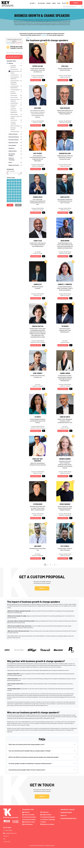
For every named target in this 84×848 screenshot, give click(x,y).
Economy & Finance (13, 139)
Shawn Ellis (38, 284)
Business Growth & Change (15, 72)
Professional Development (14, 111)
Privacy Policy (6, 841)
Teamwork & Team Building (15, 117)
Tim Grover (65, 326)
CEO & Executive (14, 75)
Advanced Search (66, 812)
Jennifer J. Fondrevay (65, 284)
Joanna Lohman (65, 373)
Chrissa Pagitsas (37, 326)
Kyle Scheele (65, 546)
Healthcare (11, 148)
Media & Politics (13, 151)
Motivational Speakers (12, 154)
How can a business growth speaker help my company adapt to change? (30, 751)
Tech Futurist (14, 120)
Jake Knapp (37, 546)
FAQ (4, 838)
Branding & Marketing (13, 66)
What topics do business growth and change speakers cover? (27, 744)
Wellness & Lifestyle (14, 165)
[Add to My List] (45, 43)
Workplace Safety (15, 131)
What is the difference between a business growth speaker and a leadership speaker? (34, 757)
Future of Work (14, 97)
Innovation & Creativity (14, 105)
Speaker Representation (68, 818)
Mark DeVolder (65, 108)
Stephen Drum (37, 504)
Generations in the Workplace (15, 100)
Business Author (14, 69)
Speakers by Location (67, 809)
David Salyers (64, 197)
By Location (41, 3)
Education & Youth (13, 142)
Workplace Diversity (13, 128)
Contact (76, 3)
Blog (58, 3)
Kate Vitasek (37, 153)
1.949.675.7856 (8, 830)
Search (48, 3)
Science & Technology (12, 158)
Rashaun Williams (65, 153)
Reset (18, 205)
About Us (63, 815)
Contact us (9, 42)
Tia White (38, 417)
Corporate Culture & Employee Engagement (15, 82)
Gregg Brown (65, 241)
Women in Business (15, 125)
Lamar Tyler (38, 241)
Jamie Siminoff (37, 373)
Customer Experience (13, 92)
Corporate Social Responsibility (15, 86)
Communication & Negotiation (15, 77)
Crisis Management (15, 89)
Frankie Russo (37, 197)
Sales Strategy (14, 114)
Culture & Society (13, 134)
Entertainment (12, 145)
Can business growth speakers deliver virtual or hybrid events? (27, 770)
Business (11, 63)
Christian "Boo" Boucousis (37, 460)
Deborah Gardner (65, 459)
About (54, 3)
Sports (10, 162)
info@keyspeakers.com (11, 833)
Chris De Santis (65, 417)
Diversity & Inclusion (14, 137)
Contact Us (6, 836)
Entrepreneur (14, 95)
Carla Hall (65, 66)
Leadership (13, 108)
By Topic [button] (32, 3)
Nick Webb (37, 108)
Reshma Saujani (37, 66)
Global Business (14, 103)
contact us (44, 35)
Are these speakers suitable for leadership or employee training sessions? (30, 763)
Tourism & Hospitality (13, 122)
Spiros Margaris (65, 504)
